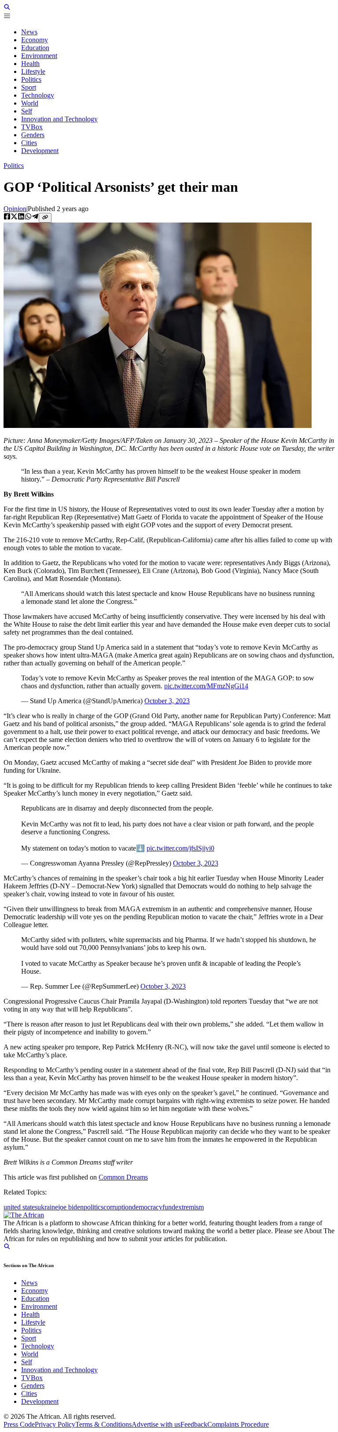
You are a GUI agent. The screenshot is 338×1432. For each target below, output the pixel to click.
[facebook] (7, 217)
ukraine (47, 1207)
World (29, 1354)
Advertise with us (156, 1424)
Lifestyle (33, 1322)
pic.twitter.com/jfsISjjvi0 (180, 848)
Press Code (19, 1424)
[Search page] (7, 8)
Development (40, 1401)
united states (20, 1207)
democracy (147, 1207)
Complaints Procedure (238, 1424)
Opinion (15, 208)
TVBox (32, 1377)
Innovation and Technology (59, 1370)
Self (26, 1362)
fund (168, 1207)
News (29, 1282)
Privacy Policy (55, 1424)
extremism (189, 1207)
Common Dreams (123, 1177)
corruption (117, 1207)
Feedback (193, 1424)
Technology (37, 1346)
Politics (14, 165)
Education (35, 1298)
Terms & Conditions (103, 1424)
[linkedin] (21, 217)
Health (30, 1314)
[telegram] (35, 217)
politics (93, 1207)
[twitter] (14, 217)
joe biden (71, 1207)
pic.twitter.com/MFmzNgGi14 (206, 686)
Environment (39, 1306)
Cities (29, 1393)
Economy (34, 1290)
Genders (32, 1385)
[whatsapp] (28, 217)
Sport (28, 1338)
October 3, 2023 (167, 701)
